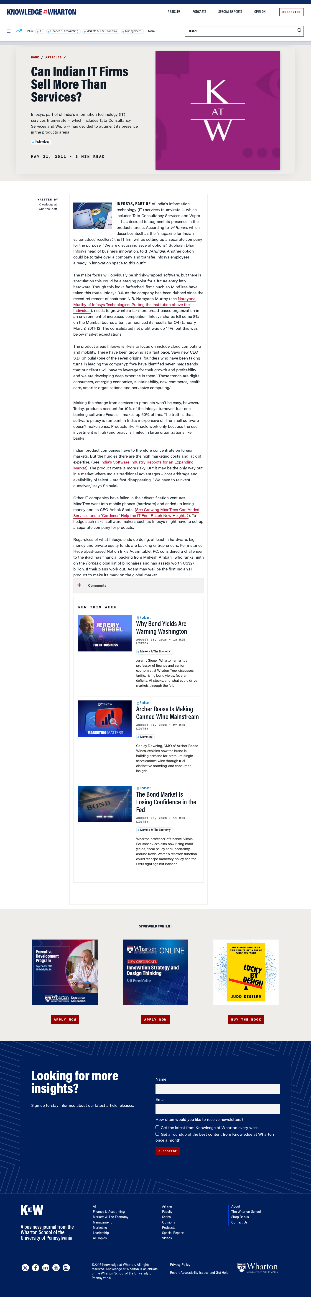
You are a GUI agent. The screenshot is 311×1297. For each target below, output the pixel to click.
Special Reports (230, 12)
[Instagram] (66, 1267)
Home (35, 57)
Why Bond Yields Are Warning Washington (161, 628)
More (151, 31)
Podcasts (199, 12)
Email (161, 1100)
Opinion (259, 12)
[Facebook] (35, 1267)
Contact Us (239, 1222)
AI (40, 31)
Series (166, 1217)
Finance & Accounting (64, 31)
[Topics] (19, 31)
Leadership (101, 1233)
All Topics (100, 1238)
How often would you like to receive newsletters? (200, 1120)
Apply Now (65, 1019)
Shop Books (240, 1217)
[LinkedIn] (45, 1267)
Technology (42, 142)
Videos (167, 1238)
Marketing (146, 737)
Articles (174, 12)
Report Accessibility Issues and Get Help (199, 1273)
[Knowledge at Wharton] (41, 12)
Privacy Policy (180, 1265)
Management (133, 31)
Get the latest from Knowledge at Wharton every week (210, 1128)
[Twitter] (25, 1267)
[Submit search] (299, 30)
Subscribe (291, 12)
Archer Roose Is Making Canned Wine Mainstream (167, 713)
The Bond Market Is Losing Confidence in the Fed (166, 803)
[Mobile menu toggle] (8, 31)
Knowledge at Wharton (118, 1265)
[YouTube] (56, 1267)
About (235, 1206)
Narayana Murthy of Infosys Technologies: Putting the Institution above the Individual (134, 305)
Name (161, 1080)
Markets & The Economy (102, 31)
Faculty (167, 1212)
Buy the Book (246, 1019)
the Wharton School (109, 1273)
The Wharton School (246, 1212)
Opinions (168, 1222)
